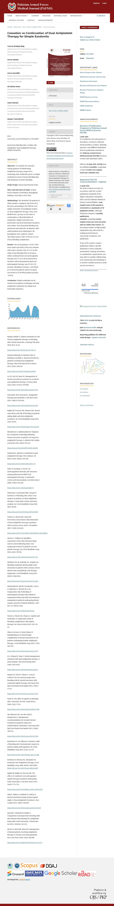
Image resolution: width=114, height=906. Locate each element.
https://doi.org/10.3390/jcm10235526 (20, 611)
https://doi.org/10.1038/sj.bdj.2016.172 (21, 464)
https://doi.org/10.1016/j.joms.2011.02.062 (22, 581)
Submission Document (88, 81)
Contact (31, 20)
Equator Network (99, 337)
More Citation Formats (56, 196)
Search (101, 16)
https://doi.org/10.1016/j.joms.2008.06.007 (22, 768)
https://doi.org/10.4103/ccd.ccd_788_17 (21, 350)
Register (96, 3)
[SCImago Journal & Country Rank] (93, 306)
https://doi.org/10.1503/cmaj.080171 (20, 488)
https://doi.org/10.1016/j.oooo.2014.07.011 (22, 694)
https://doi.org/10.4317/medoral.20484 (21, 371)
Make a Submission (89, 27)
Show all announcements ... (90, 270)
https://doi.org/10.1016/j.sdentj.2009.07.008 (23, 709)
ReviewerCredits (90, 327)
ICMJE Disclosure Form (89, 97)
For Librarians (85, 396)
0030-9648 (90, 58)
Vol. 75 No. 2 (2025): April (32, 27)
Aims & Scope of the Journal (91, 72)
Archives (46, 16)
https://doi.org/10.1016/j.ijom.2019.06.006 (22, 512)
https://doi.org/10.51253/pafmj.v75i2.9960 (23, 139)
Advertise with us (87, 345)
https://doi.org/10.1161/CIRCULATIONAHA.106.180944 (27, 533)
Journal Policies (16, 20)
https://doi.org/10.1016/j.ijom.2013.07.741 (22, 557)
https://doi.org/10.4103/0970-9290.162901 (22, 448)
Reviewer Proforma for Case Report (93, 85)
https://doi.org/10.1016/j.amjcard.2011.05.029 (24, 808)
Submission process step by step (92, 77)
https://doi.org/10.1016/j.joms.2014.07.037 (22, 651)
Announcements (45, 20)
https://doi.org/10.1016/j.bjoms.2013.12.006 (23, 755)
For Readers (84, 389)
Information (76, 16)
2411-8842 (90, 54)
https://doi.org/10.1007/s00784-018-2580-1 (22, 670)
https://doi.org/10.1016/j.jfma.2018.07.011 (22, 390)
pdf (51, 83)
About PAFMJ (21, 16)
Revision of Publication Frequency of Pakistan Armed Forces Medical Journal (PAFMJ (93, 129)
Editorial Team (60, 16)
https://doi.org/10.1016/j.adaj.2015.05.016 (22, 405)
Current (35, 16)
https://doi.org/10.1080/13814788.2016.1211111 (24, 843)
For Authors (84, 392)
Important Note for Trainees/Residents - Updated (93, 180)
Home (9, 16)
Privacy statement (86, 405)
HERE (86, 320)
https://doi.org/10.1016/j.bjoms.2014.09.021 (23, 427)
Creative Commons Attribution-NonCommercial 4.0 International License (60, 155)
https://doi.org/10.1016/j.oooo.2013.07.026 (22, 736)
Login (104, 3)
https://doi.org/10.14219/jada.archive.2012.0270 (25, 789)
